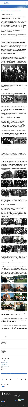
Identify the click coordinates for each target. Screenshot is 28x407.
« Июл (1, 382)
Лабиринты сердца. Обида (4, 360)
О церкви (13, 405)
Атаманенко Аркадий (3, 343)
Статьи (19, 405)
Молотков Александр (3, 351)
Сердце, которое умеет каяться (5, 366)
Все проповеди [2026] (3, 336)
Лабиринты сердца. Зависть (4, 364)
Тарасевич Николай (3, 353)
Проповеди (16, 405)
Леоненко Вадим (3, 350)
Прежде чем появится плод (4, 368)
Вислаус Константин (3, 345)
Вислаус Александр (3, 344)
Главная (11, 405)
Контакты (26, 405)
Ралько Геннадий (3, 352)
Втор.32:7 (12, 14)
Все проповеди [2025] (3, 337)
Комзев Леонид (3, 349)
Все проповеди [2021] (3, 342)
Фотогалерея (22, 405)
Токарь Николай (3, 354)
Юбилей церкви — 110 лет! (4, 362)
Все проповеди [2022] (3, 341)
